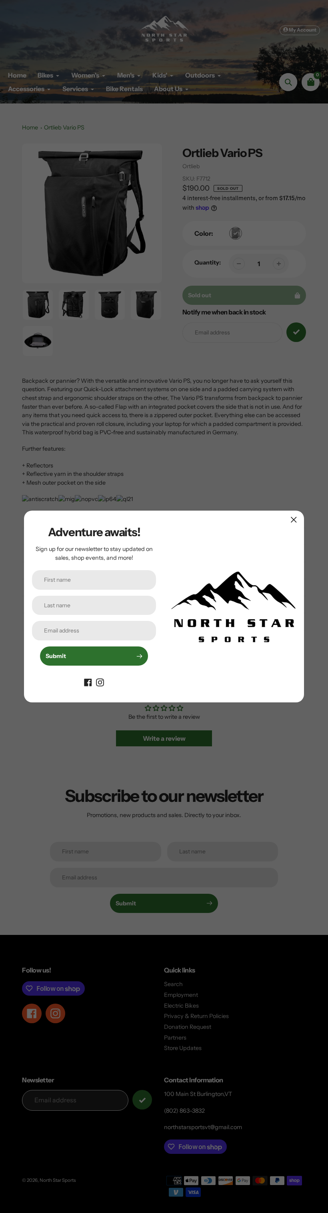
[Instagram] (100, 681)
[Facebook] (88, 681)
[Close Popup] (294, 520)
